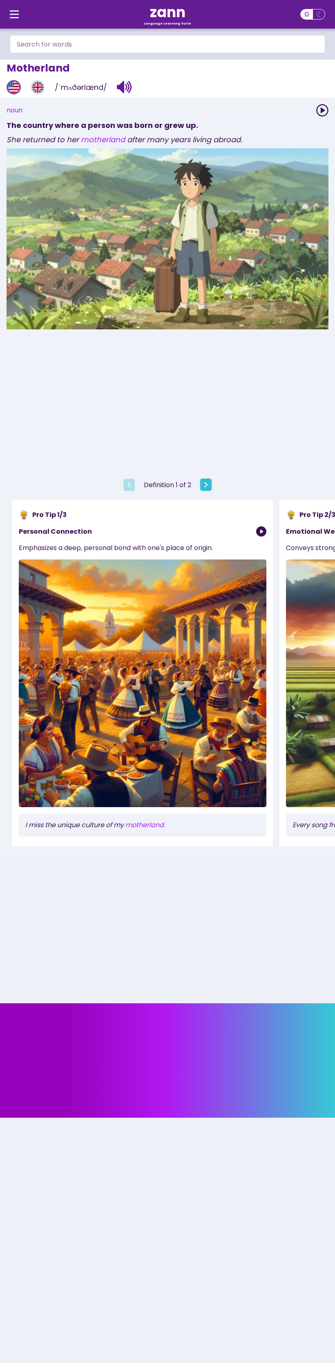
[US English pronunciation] (14, 87)
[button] (124, 87)
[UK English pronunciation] (38, 87)
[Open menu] (14, 14)
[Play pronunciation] (322, 110)
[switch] (312, 14)
